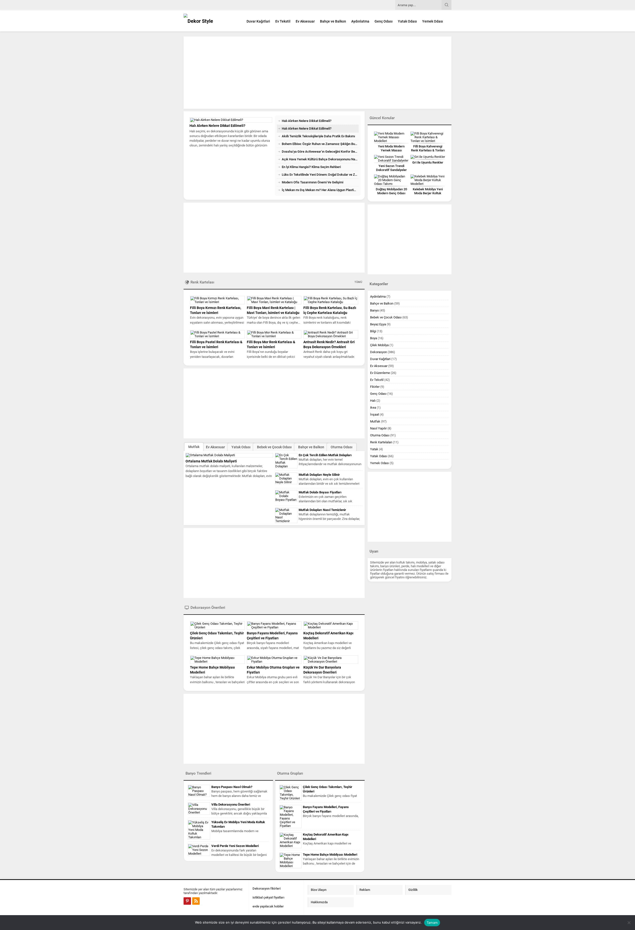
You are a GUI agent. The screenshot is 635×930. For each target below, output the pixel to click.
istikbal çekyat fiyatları (268, 897)
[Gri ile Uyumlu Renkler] (428, 157)
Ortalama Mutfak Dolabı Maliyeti (211, 461)
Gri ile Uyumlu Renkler (427, 162)
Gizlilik (413, 890)
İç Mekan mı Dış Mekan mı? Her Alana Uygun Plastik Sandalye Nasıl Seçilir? (320, 190)
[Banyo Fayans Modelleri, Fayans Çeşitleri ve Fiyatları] (274, 625)
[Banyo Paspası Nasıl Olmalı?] (199, 790)
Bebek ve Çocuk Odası (274, 447)
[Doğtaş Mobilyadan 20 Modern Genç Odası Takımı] (391, 180)
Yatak (374, 449)
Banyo (374, 310)
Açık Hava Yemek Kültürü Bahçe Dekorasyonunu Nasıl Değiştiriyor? (320, 159)
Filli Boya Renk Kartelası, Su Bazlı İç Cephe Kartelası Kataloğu (329, 310)
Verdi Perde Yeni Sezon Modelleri (235, 846)
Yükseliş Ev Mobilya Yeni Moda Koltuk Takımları (238, 824)
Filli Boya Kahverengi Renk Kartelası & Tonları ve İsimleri (428, 150)
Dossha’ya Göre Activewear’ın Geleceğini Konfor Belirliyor (320, 151)
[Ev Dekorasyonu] (211, 20)
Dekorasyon (378, 352)
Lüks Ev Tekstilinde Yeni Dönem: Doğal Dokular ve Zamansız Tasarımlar (320, 174)
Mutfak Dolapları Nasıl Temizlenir (322, 510)
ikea (373, 407)
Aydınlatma (360, 21)
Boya (373, 338)
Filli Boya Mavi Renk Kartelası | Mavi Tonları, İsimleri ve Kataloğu (273, 310)
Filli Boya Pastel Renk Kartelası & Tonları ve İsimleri (216, 344)
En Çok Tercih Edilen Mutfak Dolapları (325, 455)
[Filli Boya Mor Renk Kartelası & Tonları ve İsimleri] (274, 334)
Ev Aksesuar (305, 21)
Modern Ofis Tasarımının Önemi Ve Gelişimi (312, 182)
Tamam (432, 923)
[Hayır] (628, 922)
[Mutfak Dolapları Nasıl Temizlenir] (286, 515)
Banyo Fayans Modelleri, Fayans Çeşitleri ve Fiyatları (272, 635)
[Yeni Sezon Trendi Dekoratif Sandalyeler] (391, 158)
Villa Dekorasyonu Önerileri (230, 804)
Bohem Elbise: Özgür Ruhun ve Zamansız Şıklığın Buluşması (320, 144)
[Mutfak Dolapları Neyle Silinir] (286, 478)
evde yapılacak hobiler (268, 906)
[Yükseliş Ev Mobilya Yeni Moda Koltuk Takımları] (199, 829)
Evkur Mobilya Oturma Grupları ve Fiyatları (273, 669)
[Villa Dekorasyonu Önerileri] (199, 808)
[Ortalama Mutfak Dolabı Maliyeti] (229, 455)
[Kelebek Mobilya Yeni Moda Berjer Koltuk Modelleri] (428, 180)
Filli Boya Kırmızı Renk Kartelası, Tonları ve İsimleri (215, 310)
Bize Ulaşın (318, 890)
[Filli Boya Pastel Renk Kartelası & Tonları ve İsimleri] (217, 334)
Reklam (364, 890)
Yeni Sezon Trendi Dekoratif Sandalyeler (391, 168)
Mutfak (193, 447)
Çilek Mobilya (379, 345)
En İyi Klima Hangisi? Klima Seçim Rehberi (311, 167)
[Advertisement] (317, 72)
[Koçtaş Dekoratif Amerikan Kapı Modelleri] (331, 625)
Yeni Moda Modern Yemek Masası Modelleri (391, 150)
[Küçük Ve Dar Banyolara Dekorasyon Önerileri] (331, 659)
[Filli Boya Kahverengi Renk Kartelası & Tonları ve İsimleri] (428, 137)
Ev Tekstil (282, 21)
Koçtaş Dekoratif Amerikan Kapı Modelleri (328, 635)
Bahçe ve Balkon (333, 21)
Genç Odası (384, 21)
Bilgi (373, 331)
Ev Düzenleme (380, 373)
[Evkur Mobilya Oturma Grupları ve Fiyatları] (274, 659)
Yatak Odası (407, 21)
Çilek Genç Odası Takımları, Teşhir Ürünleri (217, 635)
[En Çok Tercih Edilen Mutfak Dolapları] (286, 460)
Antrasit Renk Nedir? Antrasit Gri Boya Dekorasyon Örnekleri (329, 344)
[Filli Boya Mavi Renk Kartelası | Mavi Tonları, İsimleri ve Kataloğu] (274, 300)
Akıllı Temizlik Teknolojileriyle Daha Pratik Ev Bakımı (231, 167)
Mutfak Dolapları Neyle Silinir (319, 475)
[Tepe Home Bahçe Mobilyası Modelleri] (217, 659)
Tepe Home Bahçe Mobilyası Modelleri (212, 669)
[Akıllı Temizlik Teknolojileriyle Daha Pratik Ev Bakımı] (230, 141)
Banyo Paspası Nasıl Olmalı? (231, 787)
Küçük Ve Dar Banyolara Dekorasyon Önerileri (322, 669)
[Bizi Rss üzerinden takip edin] (196, 901)
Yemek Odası (432, 21)
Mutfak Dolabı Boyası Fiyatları (320, 492)
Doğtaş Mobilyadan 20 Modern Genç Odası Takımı (391, 193)
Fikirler (375, 387)
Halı (373, 400)
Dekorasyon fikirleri (267, 888)
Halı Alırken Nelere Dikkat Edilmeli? (306, 121)
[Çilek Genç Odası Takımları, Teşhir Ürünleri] (217, 625)
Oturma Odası (341, 447)
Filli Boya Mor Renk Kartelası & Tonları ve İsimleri (271, 344)
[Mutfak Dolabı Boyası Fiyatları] (286, 496)
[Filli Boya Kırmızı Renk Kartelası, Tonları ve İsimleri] (217, 300)
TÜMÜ (358, 282)
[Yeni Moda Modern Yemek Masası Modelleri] (391, 137)
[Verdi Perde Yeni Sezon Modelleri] (199, 849)
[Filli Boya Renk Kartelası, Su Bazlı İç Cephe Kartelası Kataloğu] (331, 300)
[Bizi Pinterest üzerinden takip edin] (187, 901)
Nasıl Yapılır (378, 428)
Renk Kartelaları (381, 442)
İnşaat (374, 414)
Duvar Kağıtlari (258, 21)
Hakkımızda (319, 902)
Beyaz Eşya (378, 324)
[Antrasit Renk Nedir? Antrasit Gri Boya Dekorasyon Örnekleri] (331, 334)
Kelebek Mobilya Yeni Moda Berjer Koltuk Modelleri (428, 193)
